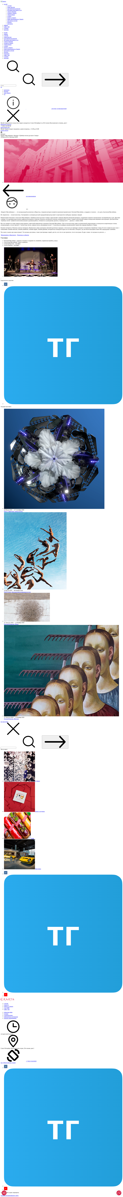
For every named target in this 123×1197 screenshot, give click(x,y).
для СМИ (6, 1008)
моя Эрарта (7, 93)
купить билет (4, 130)
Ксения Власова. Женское (11, 719)
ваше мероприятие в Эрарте (15, 19)
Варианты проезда (6, 124)
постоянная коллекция (13, 8)
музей (5, 4)
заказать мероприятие (10, 1018)
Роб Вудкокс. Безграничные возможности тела (17, 592)
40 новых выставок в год (14, 10)
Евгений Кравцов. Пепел (11, 624)
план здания (12, 1062)
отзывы (6, 1013)
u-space (9, 16)
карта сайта (15, 1195)
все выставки (4, 721)
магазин (6, 29)
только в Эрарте (11, 13)
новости (6, 1005)
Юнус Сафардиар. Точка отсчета (13, 511)
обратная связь (8, 1012)
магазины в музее (12, 20)
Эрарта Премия (11, 11)
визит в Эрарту (11, 17)
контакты (10, 23)
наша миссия (11, 7)
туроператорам (8, 1015)
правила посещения (6, 1195)
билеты (9, 22)
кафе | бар (7, 26)
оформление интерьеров (11, 1017)
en (1, 87)
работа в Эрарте (8, 1006)
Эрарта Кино (11, 14)
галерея (6, 28)
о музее (9, 5)
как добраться (5, 1062)
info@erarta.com (5, 127)
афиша (6, 25)
